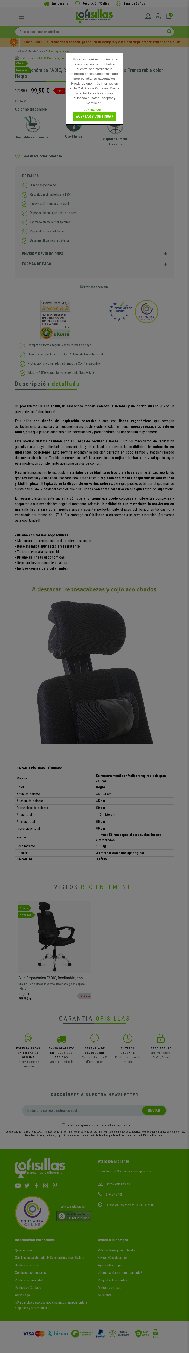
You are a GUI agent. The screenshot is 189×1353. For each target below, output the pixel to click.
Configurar (92, 109)
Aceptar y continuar (94, 116)
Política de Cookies (93, 88)
